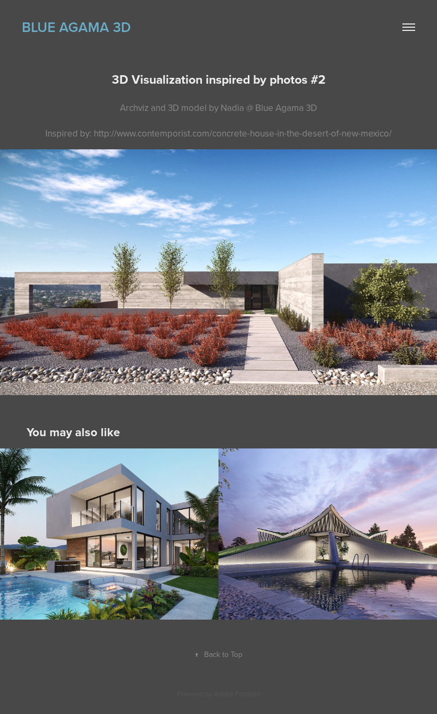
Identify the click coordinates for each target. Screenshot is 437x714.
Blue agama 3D (76, 27)
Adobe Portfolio (237, 694)
